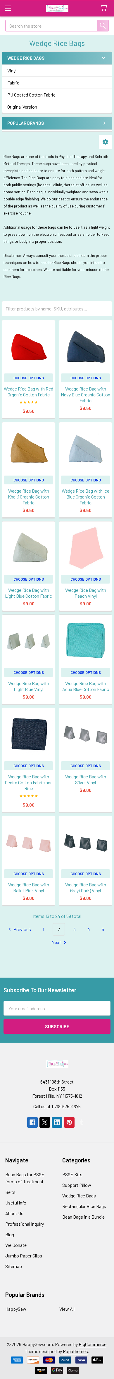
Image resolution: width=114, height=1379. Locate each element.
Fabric (13, 82)
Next (56, 942)
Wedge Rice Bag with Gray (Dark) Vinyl (85, 887)
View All (67, 1309)
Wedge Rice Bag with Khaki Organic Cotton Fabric (28, 496)
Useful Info (15, 1202)
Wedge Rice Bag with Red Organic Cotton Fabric (28, 391)
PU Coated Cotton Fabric (31, 94)
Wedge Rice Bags (79, 1195)
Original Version (22, 106)
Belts (10, 1192)
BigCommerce (92, 1344)
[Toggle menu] (8, 8)
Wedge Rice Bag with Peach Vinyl (85, 593)
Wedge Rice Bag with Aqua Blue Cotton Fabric (85, 686)
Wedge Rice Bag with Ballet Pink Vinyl (28, 887)
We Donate (16, 1245)
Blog (9, 1234)
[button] (105, 142)
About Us (14, 1213)
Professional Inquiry (24, 1224)
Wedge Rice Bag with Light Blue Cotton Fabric (28, 593)
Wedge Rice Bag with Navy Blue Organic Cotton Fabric (85, 394)
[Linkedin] (57, 1122)
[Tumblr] (81, 1122)
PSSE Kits (72, 1174)
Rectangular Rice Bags (84, 1206)
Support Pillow (76, 1185)
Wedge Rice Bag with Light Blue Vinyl (28, 686)
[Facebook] (32, 1122)
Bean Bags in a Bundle (83, 1216)
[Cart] (105, 8)
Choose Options (28, 378)
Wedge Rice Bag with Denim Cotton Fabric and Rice (29, 782)
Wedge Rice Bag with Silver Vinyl (85, 779)
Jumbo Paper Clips (23, 1255)
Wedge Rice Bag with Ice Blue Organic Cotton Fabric (85, 496)
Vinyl (11, 70)
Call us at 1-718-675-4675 (57, 1106)
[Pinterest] (69, 1122)
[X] (44, 1122)
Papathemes (75, 1351)
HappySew (15, 1309)
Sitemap (13, 1266)
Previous (22, 929)
